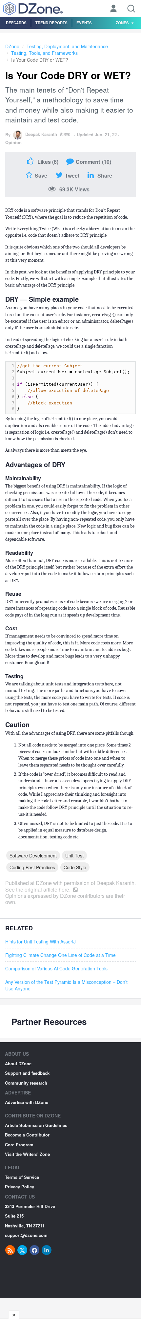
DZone (12, 46)
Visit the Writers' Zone (27, 1154)
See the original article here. (38, 889)
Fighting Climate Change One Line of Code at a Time (60, 955)
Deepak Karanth (41, 134)
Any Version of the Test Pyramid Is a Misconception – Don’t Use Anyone (66, 985)
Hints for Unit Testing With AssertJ (40, 941)
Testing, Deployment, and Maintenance (67, 46)
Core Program (19, 1144)
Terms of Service (22, 1177)
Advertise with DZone (26, 1102)
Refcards (16, 22)
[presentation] (75, 388)
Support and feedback (27, 1073)
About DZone (18, 1063)
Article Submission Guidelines (36, 1125)
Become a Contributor (27, 1135)
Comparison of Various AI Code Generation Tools (56, 968)
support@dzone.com (26, 1235)
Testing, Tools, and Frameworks (44, 53)
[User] (113, 9)
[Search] (131, 8)
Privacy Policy (19, 1186)
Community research (26, 1083)
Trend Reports (51, 22)
